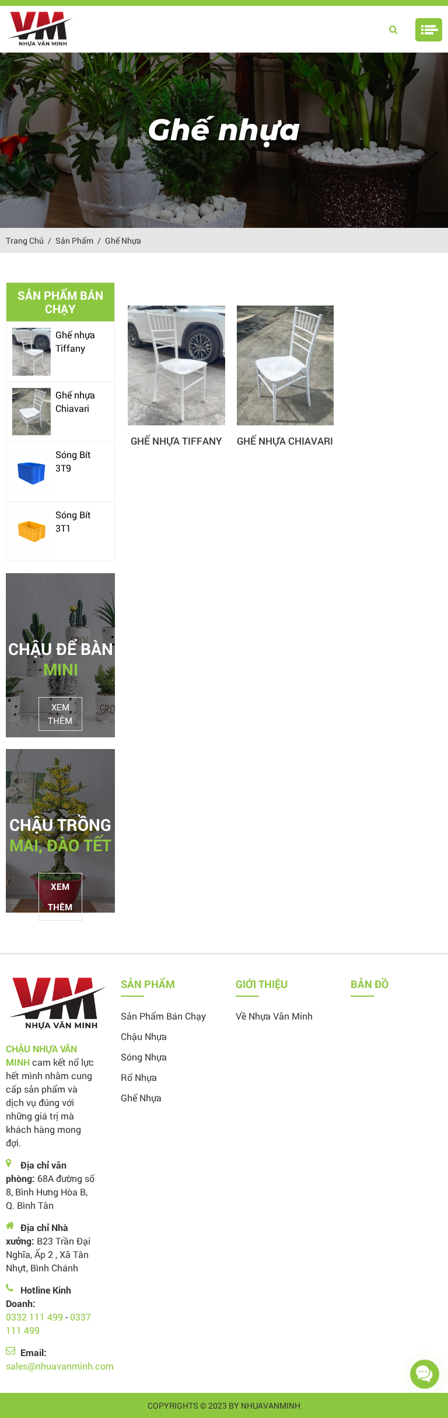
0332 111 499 (34, 1316)
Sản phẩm (74, 240)
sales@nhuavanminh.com (60, 1366)
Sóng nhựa (144, 1057)
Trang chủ (25, 240)
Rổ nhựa (139, 1077)
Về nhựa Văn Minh (274, 1016)
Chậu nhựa (144, 1036)
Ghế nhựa (123, 240)
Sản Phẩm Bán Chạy (163, 1016)
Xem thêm (60, 713)
